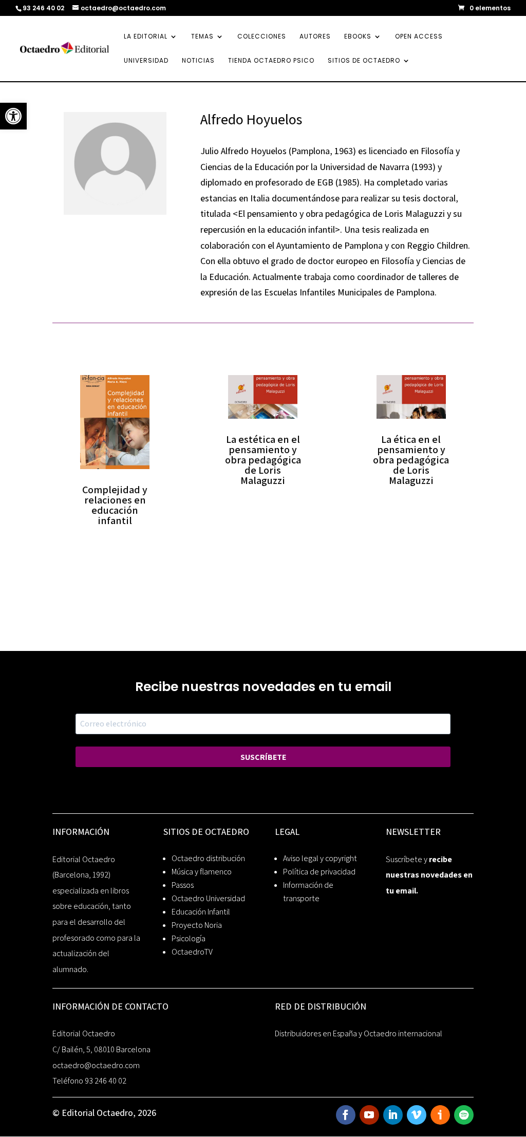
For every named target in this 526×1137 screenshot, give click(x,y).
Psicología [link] (188, 938)
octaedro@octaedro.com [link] (96, 1065)
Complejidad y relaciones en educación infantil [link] (114, 505)
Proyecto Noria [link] (197, 925)
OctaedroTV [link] (192, 951)
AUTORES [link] (315, 37)
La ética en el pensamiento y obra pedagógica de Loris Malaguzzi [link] (411, 460)
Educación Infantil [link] (201, 911)
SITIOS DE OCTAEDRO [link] (364, 61)
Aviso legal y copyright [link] (320, 858)
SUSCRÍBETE (263, 757)
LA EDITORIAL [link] (145, 37)
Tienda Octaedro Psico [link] (271, 61)
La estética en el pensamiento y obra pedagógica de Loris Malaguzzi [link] (263, 460)
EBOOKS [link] (357, 37)
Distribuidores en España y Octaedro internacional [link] (358, 1033)
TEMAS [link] (202, 37)
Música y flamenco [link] (202, 871)
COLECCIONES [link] (261, 37)
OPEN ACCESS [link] (419, 37)
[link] (13, 116)
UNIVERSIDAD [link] (146, 61)
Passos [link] (183, 885)
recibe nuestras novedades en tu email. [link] (429, 875)
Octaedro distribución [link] (208, 858)
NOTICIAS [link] (198, 61)
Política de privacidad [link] (319, 871)
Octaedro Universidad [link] (208, 898)
